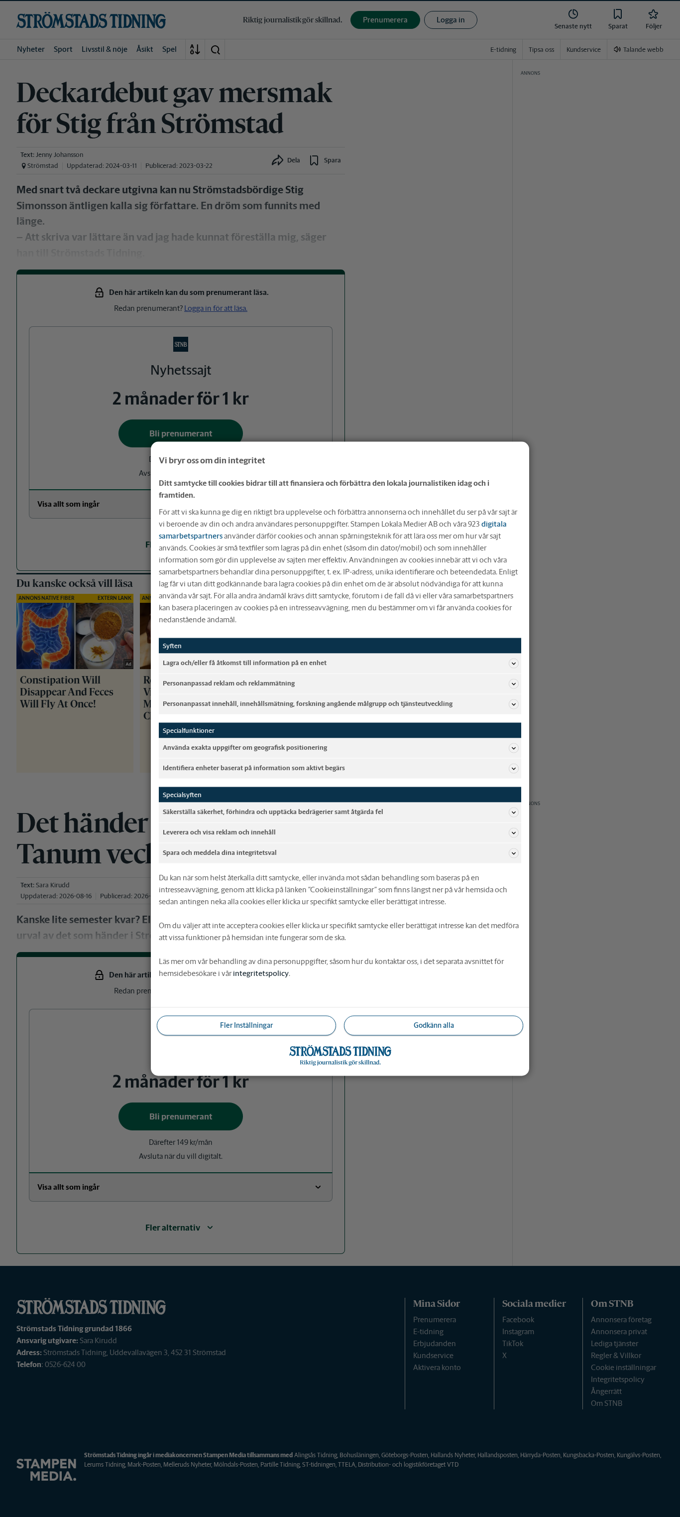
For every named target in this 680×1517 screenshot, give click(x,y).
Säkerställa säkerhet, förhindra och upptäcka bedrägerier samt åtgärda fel (273, 812)
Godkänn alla (434, 1024)
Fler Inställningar (246, 1024)
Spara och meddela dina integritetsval (220, 852)
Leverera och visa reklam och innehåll (219, 832)
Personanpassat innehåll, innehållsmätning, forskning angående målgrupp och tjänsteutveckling (308, 703)
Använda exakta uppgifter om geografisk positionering (245, 747)
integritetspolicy (261, 972)
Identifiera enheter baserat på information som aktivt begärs (254, 768)
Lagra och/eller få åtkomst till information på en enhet (245, 663)
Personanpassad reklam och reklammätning (229, 683)
